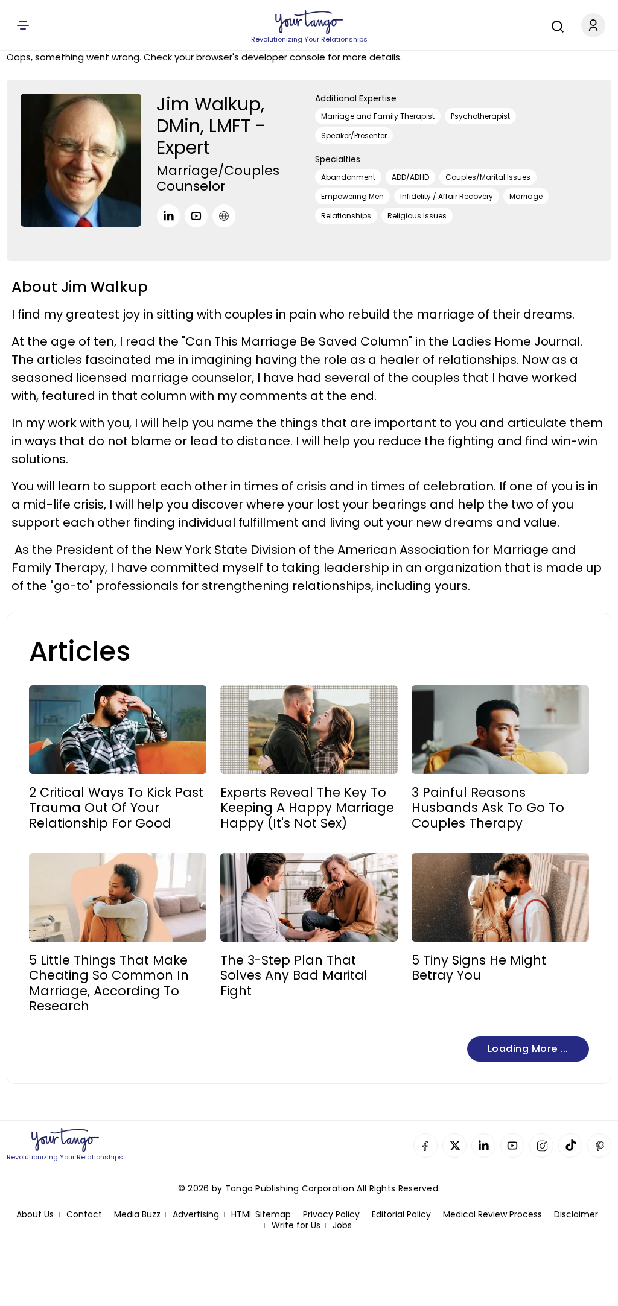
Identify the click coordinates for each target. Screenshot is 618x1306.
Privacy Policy (331, 1214)
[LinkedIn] (168, 216)
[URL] (224, 216)
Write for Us (296, 1225)
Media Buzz (137, 1214)
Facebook (425, 1145)
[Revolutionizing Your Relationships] (309, 22)
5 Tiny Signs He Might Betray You (479, 968)
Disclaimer (576, 1214)
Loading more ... (528, 1049)
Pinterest (599, 1145)
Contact (84, 1214)
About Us (35, 1214)
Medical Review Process (492, 1214)
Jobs (342, 1225)
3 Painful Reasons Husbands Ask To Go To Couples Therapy (488, 808)
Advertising (196, 1214)
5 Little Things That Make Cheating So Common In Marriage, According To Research (109, 983)
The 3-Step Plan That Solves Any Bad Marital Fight (294, 975)
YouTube (512, 1145)
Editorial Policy (401, 1214)
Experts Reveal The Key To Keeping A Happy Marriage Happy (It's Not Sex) (307, 808)
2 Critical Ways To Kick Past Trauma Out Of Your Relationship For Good (116, 808)
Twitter (454, 1145)
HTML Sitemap (261, 1214)
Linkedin (483, 1145)
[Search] (554, 24)
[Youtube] (196, 216)
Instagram (541, 1145)
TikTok (570, 1145)
